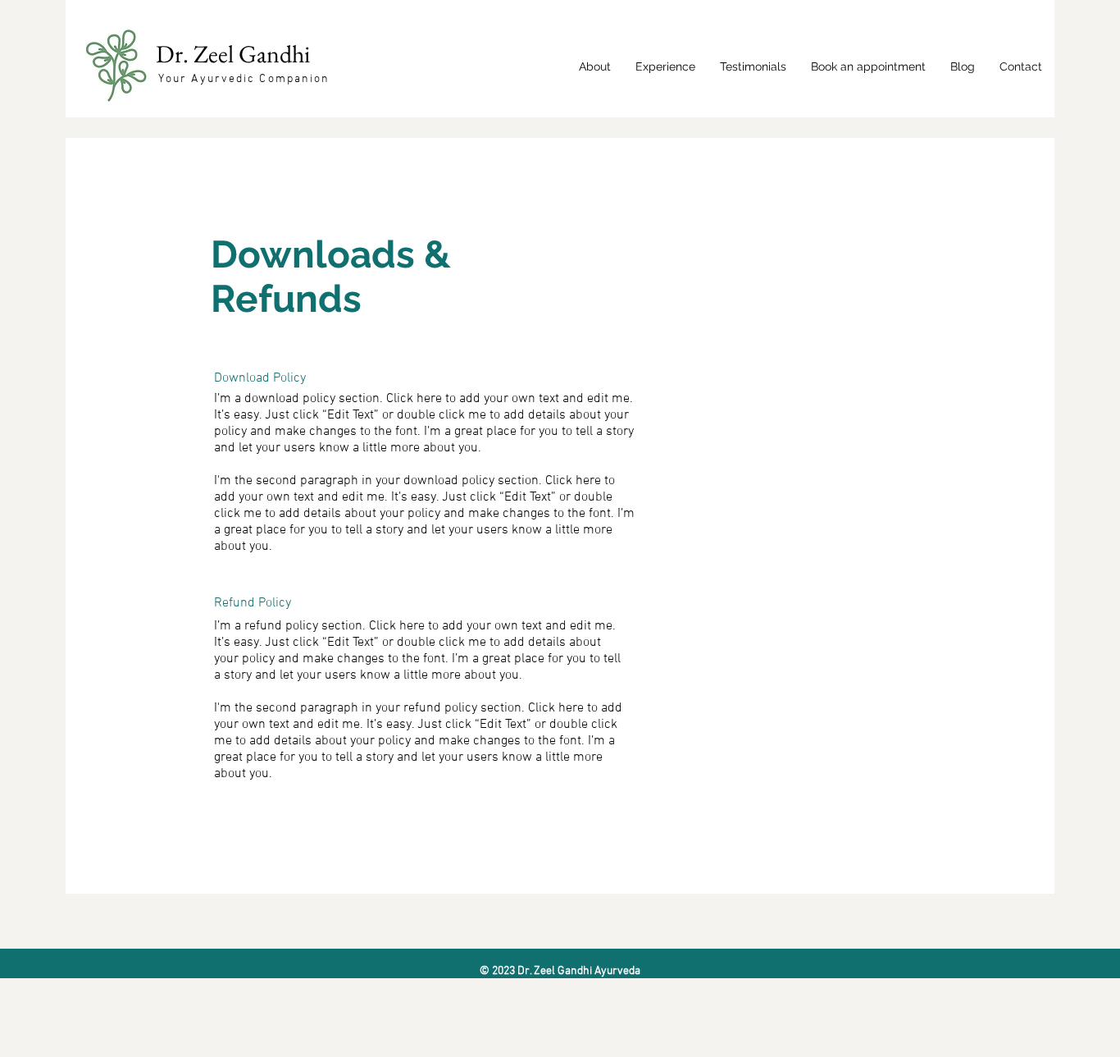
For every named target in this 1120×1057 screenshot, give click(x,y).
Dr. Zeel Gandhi (235, 54)
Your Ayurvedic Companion (244, 79)
